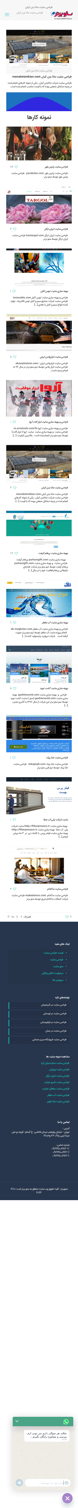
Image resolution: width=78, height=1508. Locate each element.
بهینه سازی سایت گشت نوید (54, 688)
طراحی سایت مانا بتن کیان (54, 488)
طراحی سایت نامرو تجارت (56, 1082)
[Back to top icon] (70, 1500)
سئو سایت (58, 966)
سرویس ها (57, 980)
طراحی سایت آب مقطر (58, 1095)
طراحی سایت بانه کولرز (58, 1101)
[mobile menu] (7, 15)
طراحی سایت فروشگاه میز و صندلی (49, 1040)
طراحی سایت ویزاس (59, 1069)
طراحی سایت (56, 960)
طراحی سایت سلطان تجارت (55, 1089)
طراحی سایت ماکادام (57, 889)
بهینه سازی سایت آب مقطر (55, 623)
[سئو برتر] (62, 15)
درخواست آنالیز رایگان (52, 973)
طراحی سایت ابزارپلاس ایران (54, 357)
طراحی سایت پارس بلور (56, 167)
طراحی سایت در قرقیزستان (54, 1022)
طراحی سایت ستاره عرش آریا (55, 1063)
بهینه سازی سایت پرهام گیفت (53, 553)
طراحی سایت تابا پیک (57, 758)
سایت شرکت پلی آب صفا (55, 820)
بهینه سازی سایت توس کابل (54, 291)
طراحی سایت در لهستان (55, 1014)
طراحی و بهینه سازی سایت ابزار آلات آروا (48, 422)
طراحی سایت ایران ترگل (56, 229)
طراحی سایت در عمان (56, 1031)
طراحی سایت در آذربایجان (54, 1005)
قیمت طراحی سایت (53, 953)
